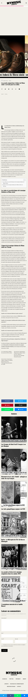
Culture (10, 80)
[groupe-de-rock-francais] (14, 429)
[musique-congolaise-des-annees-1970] (14, 557)
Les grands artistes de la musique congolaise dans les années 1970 (11, 573)
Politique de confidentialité (17, 683)
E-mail (2, 638)
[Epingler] (8, 89)
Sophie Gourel (5, 80)
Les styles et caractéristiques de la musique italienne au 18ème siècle (13, 182)
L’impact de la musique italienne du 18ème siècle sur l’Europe (13, 185)
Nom (2, 633)
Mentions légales (11, 686)
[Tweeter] (5, 89)
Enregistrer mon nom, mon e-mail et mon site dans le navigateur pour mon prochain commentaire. (13, 645)
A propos (6, 683)
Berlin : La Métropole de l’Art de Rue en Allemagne (13, 540)
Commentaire (4, 618)
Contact (19, 686)
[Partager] (15, 89)
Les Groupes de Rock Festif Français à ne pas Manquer (13, 445)
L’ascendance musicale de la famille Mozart (11, 605)
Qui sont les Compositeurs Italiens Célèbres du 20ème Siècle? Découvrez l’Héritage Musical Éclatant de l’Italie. (7, 361)
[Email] (12, 89)
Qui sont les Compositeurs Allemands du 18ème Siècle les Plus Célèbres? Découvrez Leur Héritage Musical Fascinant (19, 354)
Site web (16, 638)
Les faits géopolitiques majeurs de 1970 (13, 509)
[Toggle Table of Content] (23, 180)
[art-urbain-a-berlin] (14, 524)
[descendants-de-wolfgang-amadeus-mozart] (14, 589)
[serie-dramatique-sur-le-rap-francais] (14, 461)
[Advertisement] (14, 21)
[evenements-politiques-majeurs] (14, 494)
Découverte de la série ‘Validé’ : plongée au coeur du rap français (14, 477)
